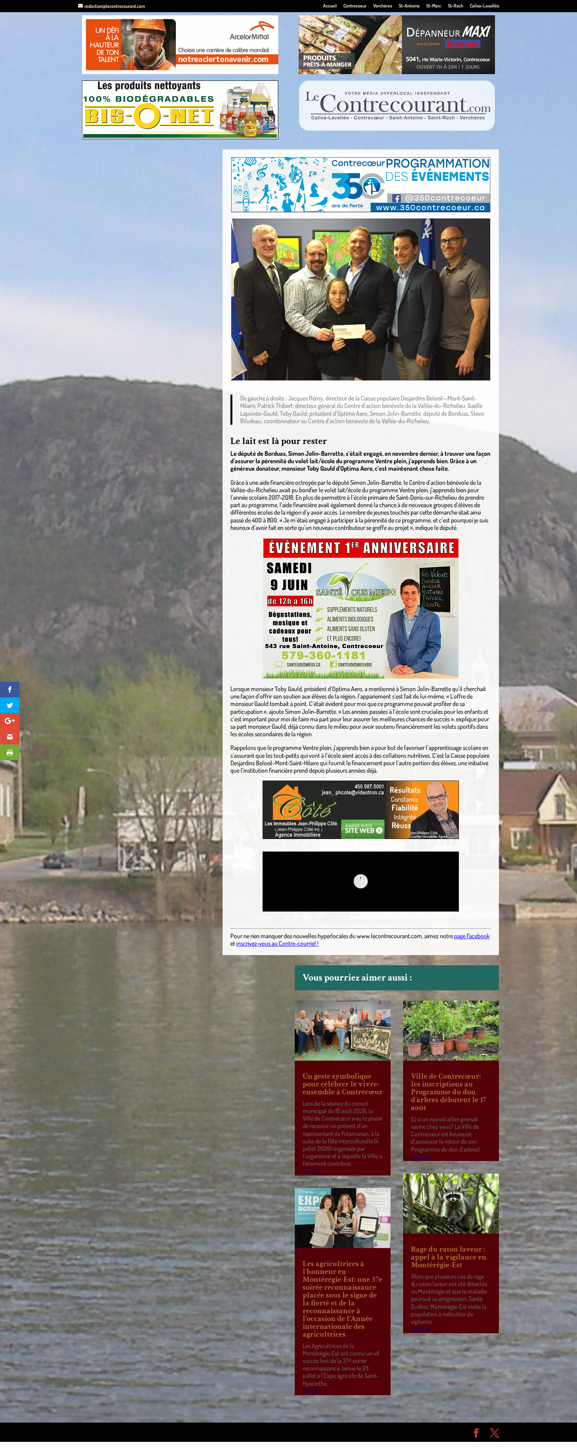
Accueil (330, 6)
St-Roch (455, 6)
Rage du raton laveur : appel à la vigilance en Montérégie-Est (448, 1257)
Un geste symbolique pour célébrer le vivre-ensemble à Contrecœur (343, 1084)
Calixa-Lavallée (484, 6)
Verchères (382, 6)
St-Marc (433, 6)
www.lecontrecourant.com (389, 936)
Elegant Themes (122, 1432)
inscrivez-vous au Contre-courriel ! (277, 943)
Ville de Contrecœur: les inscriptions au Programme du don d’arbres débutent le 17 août (448, 1092)
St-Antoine (409, 6)
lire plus (312, 1171)
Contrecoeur (355, 6)
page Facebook (471, 936)
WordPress (193, 1432)
